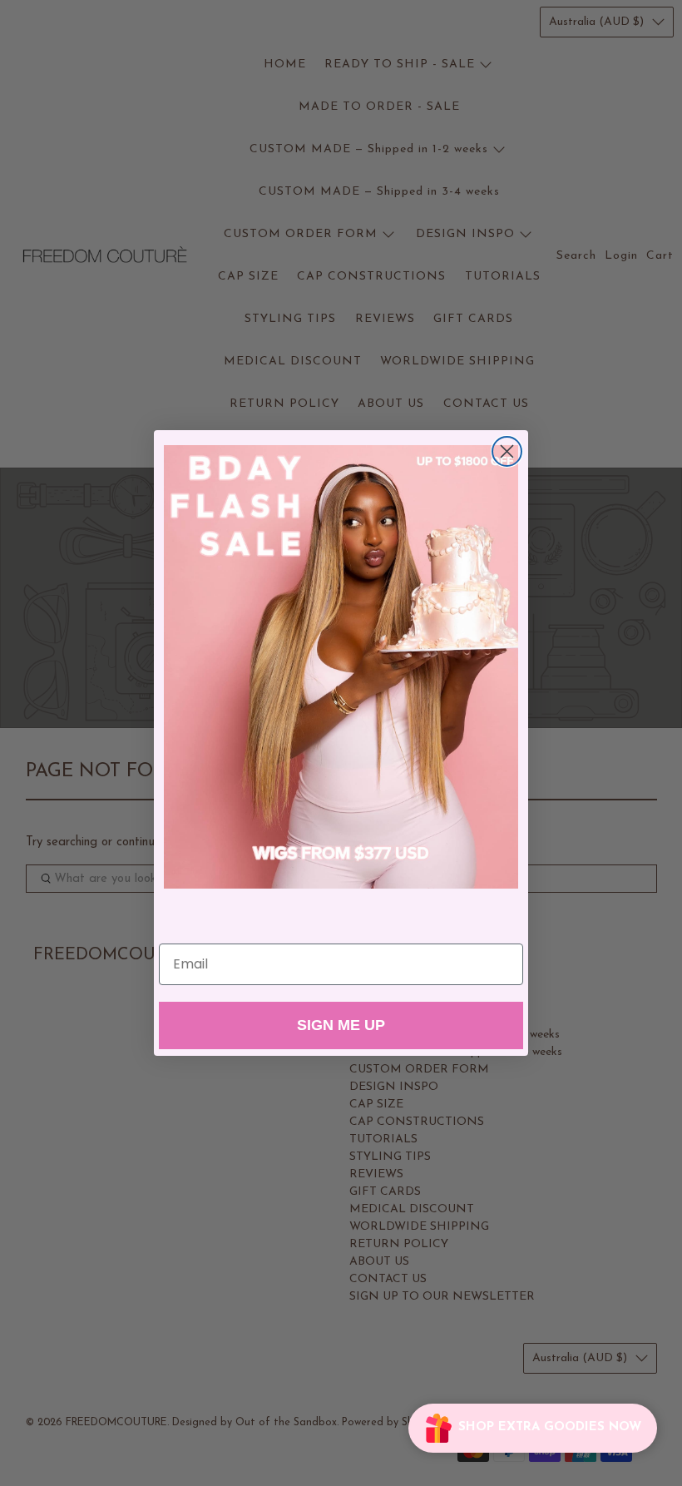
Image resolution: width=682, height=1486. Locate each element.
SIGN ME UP (341, 1025)
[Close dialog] (506, 451)
